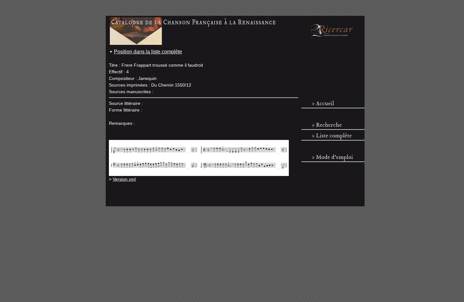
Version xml (124, 179)
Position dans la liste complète (148, 51)
